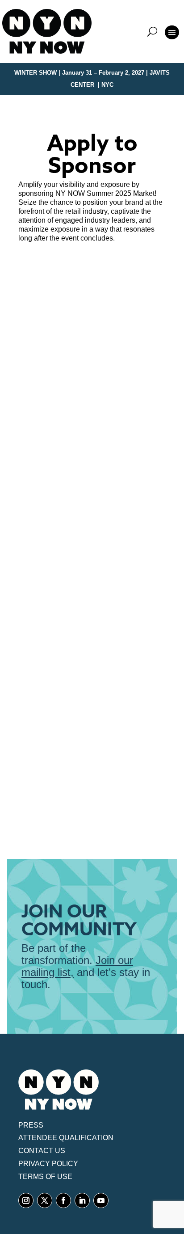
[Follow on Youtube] (101, 1200)
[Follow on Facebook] (63, 1200)
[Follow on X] (44, 1200)
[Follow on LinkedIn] (82, 1200)
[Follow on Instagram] (25, 1200)
